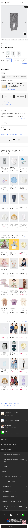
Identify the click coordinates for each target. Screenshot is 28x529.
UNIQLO (6, 403)
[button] (14, 21)
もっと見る (23, 118)
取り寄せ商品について (8, 102)
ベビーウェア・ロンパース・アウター (11, 405)
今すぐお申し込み (11, 89)
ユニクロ (5, 43)
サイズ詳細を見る (23, 63)
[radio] (8, 54)
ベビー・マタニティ (14, 403)
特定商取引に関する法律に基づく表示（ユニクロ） (12, 134)
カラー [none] (2, 52)
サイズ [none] (2, 60)
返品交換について (7, 104)
